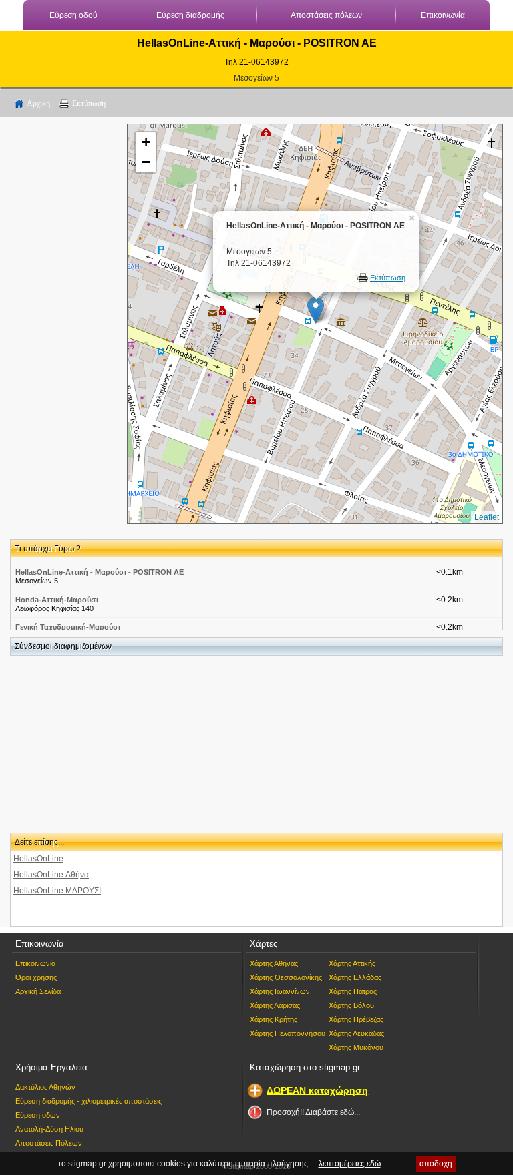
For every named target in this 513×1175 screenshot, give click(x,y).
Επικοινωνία (443, 15)
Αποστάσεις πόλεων (326, 15)
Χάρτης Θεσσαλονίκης (286, 977)
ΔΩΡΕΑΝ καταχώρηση (317, 1090)
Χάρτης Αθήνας (274, 963)
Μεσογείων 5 (256, 78)
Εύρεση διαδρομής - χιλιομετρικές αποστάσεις (88, 1101)
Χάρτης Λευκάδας (356, 1033)
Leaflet (486, 517)
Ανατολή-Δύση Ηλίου (49, 1129)
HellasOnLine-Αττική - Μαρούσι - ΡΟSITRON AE (99, 572)
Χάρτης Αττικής (352, 963)
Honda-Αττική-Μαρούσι (56, 600)
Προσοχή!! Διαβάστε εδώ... (313, 1112)
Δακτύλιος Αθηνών (45, 1087)
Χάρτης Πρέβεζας (356, 1019)
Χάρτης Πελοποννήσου (287, 1033)
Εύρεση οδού (73, 15)
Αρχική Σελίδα (38, 991)
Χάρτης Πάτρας (353, 991)
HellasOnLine (38, 858)
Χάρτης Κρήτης (273, 1019)
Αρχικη (38, 103)
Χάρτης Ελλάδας (355, 977)
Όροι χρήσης (36, 977)
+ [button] (146, 142)
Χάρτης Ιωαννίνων (280, 991)
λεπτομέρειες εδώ (350, 1163)
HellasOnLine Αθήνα (51, 874)
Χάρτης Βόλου (351, 1005)
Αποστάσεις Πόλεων (48, 1143)
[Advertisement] (63, 324)
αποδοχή (435, 1163)
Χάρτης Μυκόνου (356, 1047)
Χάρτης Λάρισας (275, 1005)
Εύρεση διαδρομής (190, 15)
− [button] (146, 162)
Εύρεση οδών (37, 1115)
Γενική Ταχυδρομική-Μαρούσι (67, 627)
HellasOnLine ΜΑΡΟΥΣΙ (57, 890)
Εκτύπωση (89, 103)
